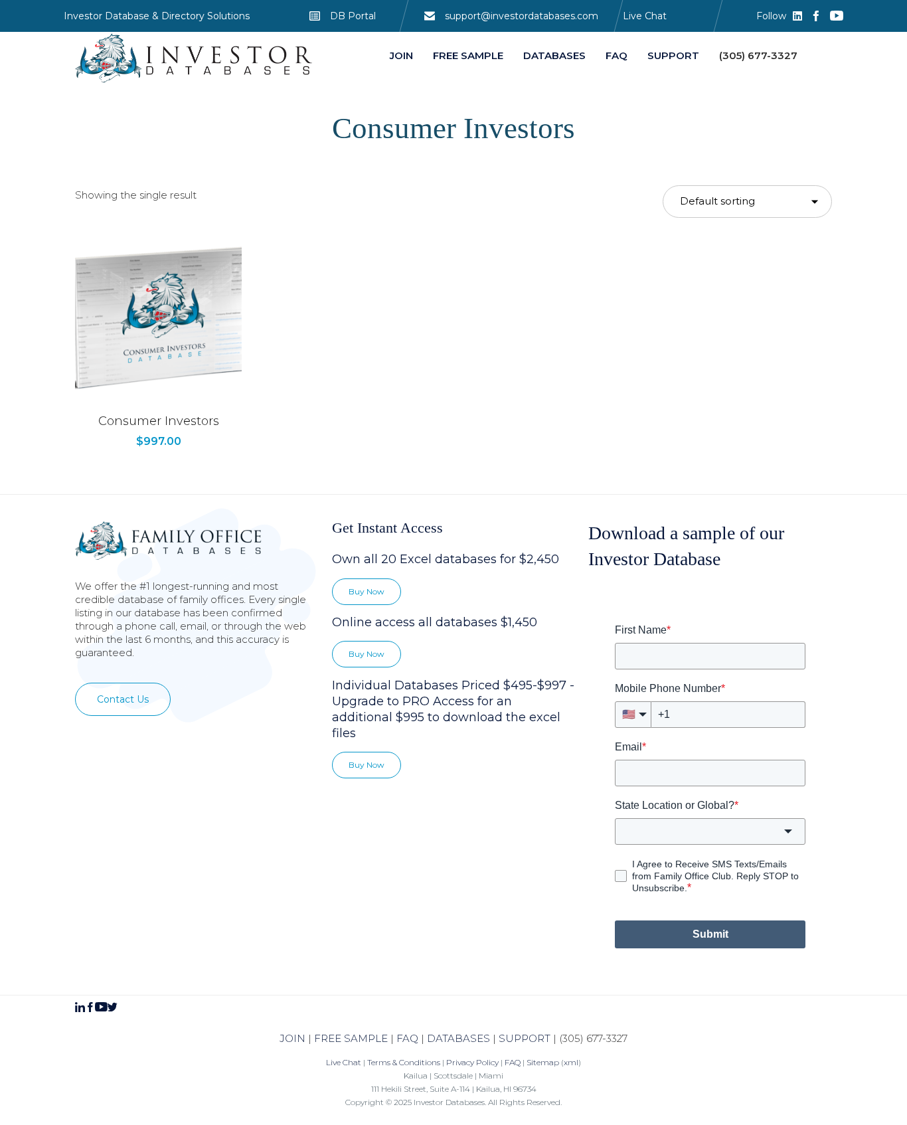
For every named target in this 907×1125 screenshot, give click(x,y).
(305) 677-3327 (593, 1038)
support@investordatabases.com (521, 16)
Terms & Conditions (403, 1062)
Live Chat (645, 16)
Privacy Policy (472, 1062)
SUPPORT (524, 1038)
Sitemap (543, 1062)
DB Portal (353, 16)
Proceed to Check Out (158, 399)
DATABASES (458, 1038)
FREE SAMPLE (351, 1038)
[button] (123, 699)
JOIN (292, 1038)
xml (571, 1062)
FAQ (407, 1038)
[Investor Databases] (195, 58)
